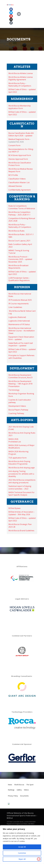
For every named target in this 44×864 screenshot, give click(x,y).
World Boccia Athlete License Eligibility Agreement (20, 78)
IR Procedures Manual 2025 (20, 300)
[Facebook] (11, 9)
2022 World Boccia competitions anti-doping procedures (21, 481)
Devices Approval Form (18, 159)
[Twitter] (11, 12)
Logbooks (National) (17, 317)
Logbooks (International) (19, 321)
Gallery (19, 790)
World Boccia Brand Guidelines (21, 530)
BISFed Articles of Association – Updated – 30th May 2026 (21, 513)
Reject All (22, 859)
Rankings (11, 790)
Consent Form (14, 145)
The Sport (30, 785)
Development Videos (17, 406)
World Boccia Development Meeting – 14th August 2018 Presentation (20, 384)
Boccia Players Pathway (18, 410)
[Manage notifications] (39, 859)
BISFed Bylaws (14, 508)
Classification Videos (17, 178)
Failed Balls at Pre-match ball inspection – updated (20, 344)
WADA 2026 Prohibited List (14, 440)
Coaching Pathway (16, 413)
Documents (24, 796)
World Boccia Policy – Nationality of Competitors (19, 84)
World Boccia (19, 785)
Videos (26, 790)
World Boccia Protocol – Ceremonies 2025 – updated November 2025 (20, 259)
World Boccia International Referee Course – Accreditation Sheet (21, 330)
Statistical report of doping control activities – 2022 (19, 487)
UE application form (18, 458)
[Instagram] (11, 19)
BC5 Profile (13, 175)
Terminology (13, 390)
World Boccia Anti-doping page (21, 467)
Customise (22, 853)
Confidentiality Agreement (19, 190)
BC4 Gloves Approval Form (19, 155)
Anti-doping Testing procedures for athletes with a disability (21, 474)
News (10, 785)
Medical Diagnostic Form (18, 139)
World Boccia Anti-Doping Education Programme (19, 462)
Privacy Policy (13, 796)
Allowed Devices (15, 186)
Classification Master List (19, 182)
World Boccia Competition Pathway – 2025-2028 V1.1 (19, 213)
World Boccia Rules (16, 231)
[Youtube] (11, 16)
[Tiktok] (11, 23)
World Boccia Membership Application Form (19, 106)
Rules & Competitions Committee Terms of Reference (21, 207)
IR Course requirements (18, 303)
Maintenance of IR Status (19, 324)
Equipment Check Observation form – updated (21, 338)
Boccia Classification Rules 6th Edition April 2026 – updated (21, 134)
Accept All (22, 847)
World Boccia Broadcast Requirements (18, 266)
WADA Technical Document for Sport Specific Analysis (21, 493)
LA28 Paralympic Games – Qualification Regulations (19, 279)
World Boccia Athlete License (20, 73)
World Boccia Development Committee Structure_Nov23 (20, 376)
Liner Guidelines (15, 307)
